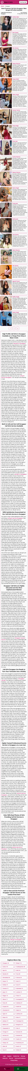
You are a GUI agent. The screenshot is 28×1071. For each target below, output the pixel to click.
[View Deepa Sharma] (6, 70)
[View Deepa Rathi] (6, 85)
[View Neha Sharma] (6, 256)
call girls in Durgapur (19, 343)
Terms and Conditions (20, 1058)
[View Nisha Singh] (6, 101)
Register (9, 1056)
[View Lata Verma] (6, 241)
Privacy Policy (14, 1060)
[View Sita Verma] (6, 272)
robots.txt (5, 1058)
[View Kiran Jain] (6, 147)
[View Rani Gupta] (6, 39)
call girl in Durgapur (21, 474)
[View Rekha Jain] (6, 225)
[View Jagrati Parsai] (6, 287)
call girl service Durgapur (15, 518)
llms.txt (11, 1058)
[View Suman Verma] (6, 116)
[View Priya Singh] (6, 132)
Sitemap (23, 1056)
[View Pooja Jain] (6, 210)
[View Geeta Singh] (6, 318)
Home (2, 6)
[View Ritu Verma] (6, 54)
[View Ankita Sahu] (6, 23)
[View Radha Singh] (6, 303)
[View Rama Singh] (6, 194)
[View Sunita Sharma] (6, 163)
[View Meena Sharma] (6, 179)
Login (4, 1056)
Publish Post (16, 1056)
